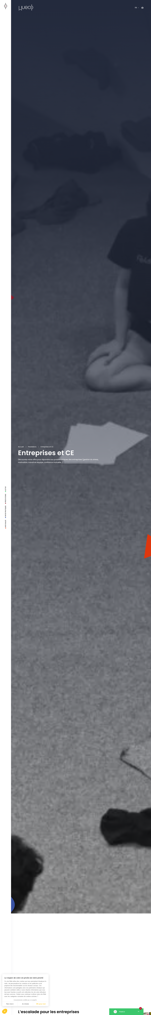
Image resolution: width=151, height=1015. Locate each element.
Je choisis (25, 1004)
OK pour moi (41, 1004)
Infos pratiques (5, 511)
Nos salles (5, 524)
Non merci (9, 1004)
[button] (4, 1011)
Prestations (5, 498)
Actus (5, 488)
